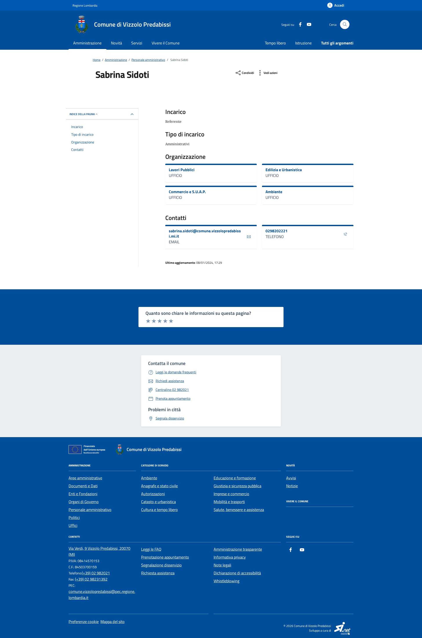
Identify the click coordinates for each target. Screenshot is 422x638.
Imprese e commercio (231, 494)
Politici (74, 518)
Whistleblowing (226, 581)
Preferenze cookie (84, 622)
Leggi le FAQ (151, 549)
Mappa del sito (112, 622)
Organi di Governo (84, 502)
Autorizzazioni (153, 494)
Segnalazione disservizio (161, 565)
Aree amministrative (85, 478)
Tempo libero (275, 43)
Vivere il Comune (166, 43)
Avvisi (291, 478)
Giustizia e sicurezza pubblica (237, 486)
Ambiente (274, 191)
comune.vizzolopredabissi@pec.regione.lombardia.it (102, 594)
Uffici (73, 525)
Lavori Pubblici (182, 169)
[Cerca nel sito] (344, 24)
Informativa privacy (230, 557)
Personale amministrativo (90, 510)
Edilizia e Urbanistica (284, 169)
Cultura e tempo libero (159, 510)
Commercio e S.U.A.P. (187, 191)
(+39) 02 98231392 (91, 579)
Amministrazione (87, 43)
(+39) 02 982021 (96, 573)
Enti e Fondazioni (83, 494)
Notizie (292, 486)
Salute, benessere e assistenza (239, 510)
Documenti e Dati (83, 486)
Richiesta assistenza (158, 573)
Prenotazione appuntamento (165, 557)
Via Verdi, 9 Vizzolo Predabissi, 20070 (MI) (99, 551)
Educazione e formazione (235, 478)
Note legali (222, 565)
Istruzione (303, 43)
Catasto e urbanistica (158, 502)
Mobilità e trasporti (229, 502)
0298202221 (276, 231)
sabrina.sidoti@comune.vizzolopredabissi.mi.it (205, 233)
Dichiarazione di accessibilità (237, 573)
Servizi (136, 43)
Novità (116, 43)
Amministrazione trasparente (238, 549)
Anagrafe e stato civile (159, 486)
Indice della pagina (82, 114)
